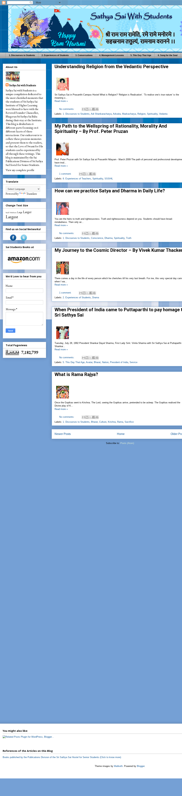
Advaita (117, 113)
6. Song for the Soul (167, 55)
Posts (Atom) (127, 443)
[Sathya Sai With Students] (13, 240)
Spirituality (152, 113)
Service (133, 362)
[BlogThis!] (87, 109)
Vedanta (163, 113)
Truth (128, 238)
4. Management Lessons (111, 55)
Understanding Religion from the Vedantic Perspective (111, 66)
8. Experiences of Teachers (77, 178)
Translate (31, 194)
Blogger (140, 766)
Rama (120, 422)
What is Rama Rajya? (76, 374)
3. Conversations (84, 55)
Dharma (109, 238)
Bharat (97, 362)
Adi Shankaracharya (101, 113)
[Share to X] (90, 109)
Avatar (89, 362)
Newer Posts (63, 433)
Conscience (97, 238)
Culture (102, 422)
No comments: (67, 109)
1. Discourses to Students (22, 55)
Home (121, 433)
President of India (119, 362)
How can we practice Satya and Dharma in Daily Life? (110, 190)
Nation (105, 362)
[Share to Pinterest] (97, 109)
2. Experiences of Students (55, 55)
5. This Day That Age (140, 55)
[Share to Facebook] (93, 109)
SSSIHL (109, 178)
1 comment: (65, 173)
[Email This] (83, 109)
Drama (95, 297)
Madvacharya (129, 113)
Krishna (112, 422)
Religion (141, 113)
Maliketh (118, 766)
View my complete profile (20, 170)
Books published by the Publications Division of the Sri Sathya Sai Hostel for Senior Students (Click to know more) (62, 757)
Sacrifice (129, 422)
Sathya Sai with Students (22, 85)
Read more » (61, 101)
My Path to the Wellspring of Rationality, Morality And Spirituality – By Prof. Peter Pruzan (111, 128)
